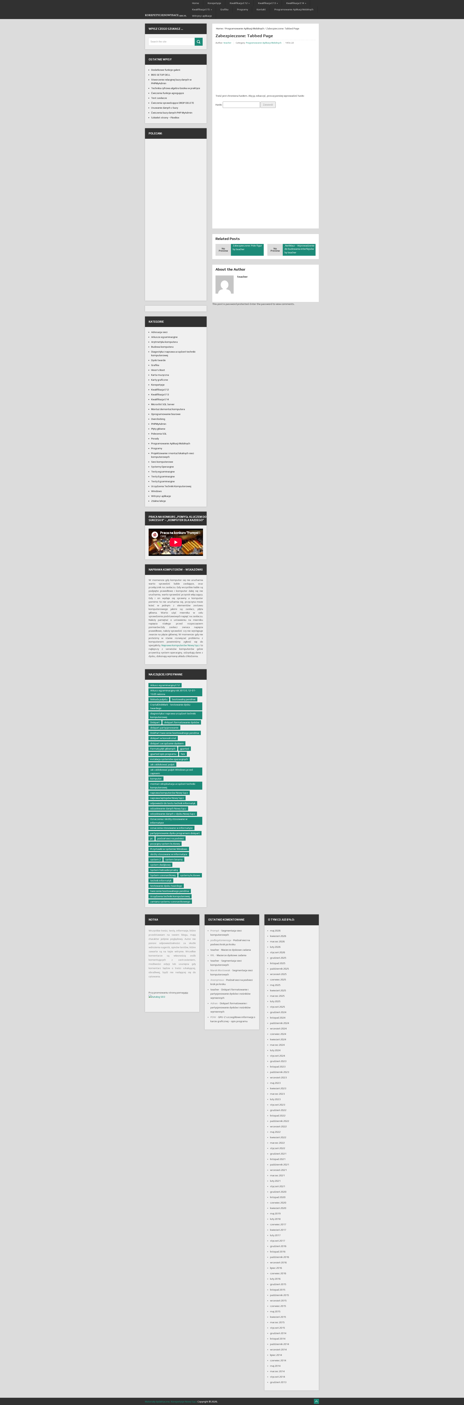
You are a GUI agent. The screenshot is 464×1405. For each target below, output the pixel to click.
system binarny (174, 859)
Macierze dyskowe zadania (236, 949)
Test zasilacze (159, 97)
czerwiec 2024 (278, 1033)
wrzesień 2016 (278, 1262)
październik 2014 (279, 1344)
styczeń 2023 (277, 1104)
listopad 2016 (277, 1251)
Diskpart (155, 722)
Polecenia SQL (159, 433)
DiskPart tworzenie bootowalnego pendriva (174, 732)
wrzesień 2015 (278, 1300)
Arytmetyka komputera (164, 341)
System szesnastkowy (163, 875)
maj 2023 (275, 1082)
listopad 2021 (277, 1159)
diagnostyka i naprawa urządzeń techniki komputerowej (173, 715)
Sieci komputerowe (162, 461)
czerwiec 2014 (278, 1360)
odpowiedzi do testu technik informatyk (172, 803)
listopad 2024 (277, 1017)
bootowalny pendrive (184, 699)
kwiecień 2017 (278, 1229)
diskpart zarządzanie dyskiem (167, 743)
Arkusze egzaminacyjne (164, 337)
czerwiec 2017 (278, 1224)
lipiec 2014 (276, 1354)
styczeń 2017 (277, 1240)
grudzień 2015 (278, 1284)
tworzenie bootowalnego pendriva (169, 891)
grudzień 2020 (278, 1191)
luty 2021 (275, 1180)
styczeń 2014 (277, 1376)
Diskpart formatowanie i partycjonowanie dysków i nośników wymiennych (230, 993)
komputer (156, 778)
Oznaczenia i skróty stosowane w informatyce (168, 821)
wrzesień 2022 (278, 1126)
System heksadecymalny (164, 870)
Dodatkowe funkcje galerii (165, 69)
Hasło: (219, 104)
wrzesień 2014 (278, 1349)
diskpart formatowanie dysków (181, 722)
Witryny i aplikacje (202, 15)
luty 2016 (275, 1278)
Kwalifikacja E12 (239, 3)
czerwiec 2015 (278, 1306)
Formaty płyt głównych (162, 748)
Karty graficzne (159, 379)
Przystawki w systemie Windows (168, 848)
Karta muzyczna (160, 374)
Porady (155, 438)
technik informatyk (160, 880)
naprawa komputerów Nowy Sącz (169, 792)
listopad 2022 (277, 1115)
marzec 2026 (277, 941)
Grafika (224, 9)
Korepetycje (214, 3)
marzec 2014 (277, 1371)
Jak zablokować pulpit (162, 764)
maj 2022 (275, 1131)
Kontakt (261, 9)
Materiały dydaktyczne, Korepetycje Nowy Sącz (171, 1401)
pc (151, 838)
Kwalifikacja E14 (296, 3)
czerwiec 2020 (278, 1202)
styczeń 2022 (277, 1148)
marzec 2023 (277, 1093)
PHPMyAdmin (158, 423)
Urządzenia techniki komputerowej (170, 896)
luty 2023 (275, 1099)
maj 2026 (275, 930)
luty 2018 (275, 1218)
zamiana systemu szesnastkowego (170, 901)
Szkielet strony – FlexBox (165, 117)
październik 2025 (279, 968)
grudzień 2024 (278, 1012)
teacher (227, 43)
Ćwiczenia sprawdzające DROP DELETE (172, 102)
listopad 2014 (277, 1338)
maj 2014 (275, 1365)
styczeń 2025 (277, 1006)
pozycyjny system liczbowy (165, 843)
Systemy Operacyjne (162, 466)
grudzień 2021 (278, 1153)
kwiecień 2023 (278, 1088)
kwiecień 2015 (278, 1316)
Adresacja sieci (159, 332)
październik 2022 (279, 1121)
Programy (242, 9)
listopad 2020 (277, 1197)
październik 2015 (279, 1295)
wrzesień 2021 (278, 1170)
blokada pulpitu (158, 699)
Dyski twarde (158, 360)
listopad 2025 (277, 963)
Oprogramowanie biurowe (166, 414)
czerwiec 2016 (278, 1273)
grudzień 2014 (278, 1333)
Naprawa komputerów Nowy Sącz (180, 645)
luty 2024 (275, 1050)
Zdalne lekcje (158, 500)
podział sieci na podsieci (170, 838)
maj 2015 (275, 1311)
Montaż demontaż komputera (168, 409)
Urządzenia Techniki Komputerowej (171, 486)
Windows (156, 491)
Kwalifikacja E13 (268, 3)
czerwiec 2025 (278, 979)
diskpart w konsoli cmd (163, 738)
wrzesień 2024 (278, 1028)
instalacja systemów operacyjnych (169, 759)
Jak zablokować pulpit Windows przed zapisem (171, 771)
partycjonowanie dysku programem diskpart (175, 833)
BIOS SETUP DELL (160, 74)
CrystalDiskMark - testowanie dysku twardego (170, 706)
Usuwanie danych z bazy (164, 107)
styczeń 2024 (277, 1055)
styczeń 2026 (277, 952)
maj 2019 (275, 1213)
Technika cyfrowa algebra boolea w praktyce (175, 88)
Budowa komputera (162, 346)
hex (183, 753)
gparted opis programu (163, 753)
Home (195, 3)
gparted (184, 748)
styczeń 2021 (277, 1186)
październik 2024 (279, 1023)
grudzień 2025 (278, 957)
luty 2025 (275, 1001)
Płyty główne (158, 428)
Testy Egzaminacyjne (163, 476)
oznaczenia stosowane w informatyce (171, 827)
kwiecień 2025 (278, 990)
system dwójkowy (160, 864)
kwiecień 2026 (278, 936)
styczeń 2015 (277, 1327)
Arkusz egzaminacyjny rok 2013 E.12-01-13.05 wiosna (173, 692)
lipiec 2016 (276, 1267)
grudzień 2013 (278, 1382)
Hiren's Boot (158, 370)
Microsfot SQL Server (163, 404)
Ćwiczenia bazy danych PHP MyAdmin (171, 112)
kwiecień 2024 (278, 1039)
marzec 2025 (277, 995)
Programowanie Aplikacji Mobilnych (293, 9)
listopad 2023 (277, 1066)
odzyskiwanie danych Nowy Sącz (168, 808)
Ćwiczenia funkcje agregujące (167, 93)
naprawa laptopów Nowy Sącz (167, 798)
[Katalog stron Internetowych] (157, 996)
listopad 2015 (277, 1289)
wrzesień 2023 (278, 1077)
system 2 (155, 859)
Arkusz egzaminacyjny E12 (165, 685)
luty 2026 (275, 946)
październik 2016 (279, 1257)
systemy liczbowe (190, 875)
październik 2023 (279, 1072)
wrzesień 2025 (278, 974)
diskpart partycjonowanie (164, 727)
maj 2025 (275, 985)
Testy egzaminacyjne (163, 471)
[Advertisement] (243, 69)
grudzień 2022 (278, 1110)
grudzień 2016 (278, 1246)
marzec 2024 (277, 1044)
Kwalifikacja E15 (202, 9)
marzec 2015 (277, 1322)
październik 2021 (279, 1164)
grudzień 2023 (278, 1061)
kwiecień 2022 (278, 1137)
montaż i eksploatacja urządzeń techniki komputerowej (172, 785)
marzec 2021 (277, 1175)
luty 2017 (275, 1235)
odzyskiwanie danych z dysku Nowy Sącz (172, 813)
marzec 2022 (277, 1142)
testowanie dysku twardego (166, 885)
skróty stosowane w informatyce (168, 854)
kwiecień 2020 (278, 1208)
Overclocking (158, 418)
